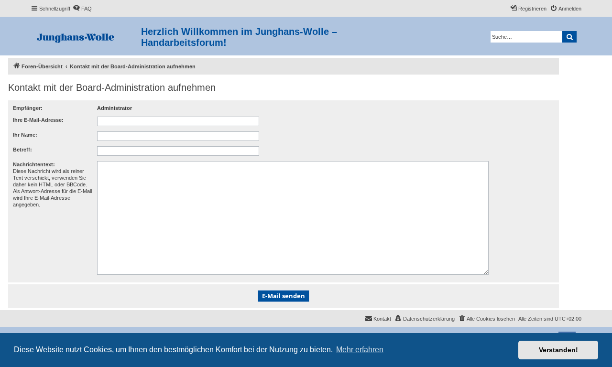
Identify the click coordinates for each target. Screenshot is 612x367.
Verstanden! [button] (558, 350)
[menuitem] (82, 8)
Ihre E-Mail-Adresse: (38, 120)
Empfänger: (28, 108)
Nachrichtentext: (34, 164)
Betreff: (22, 149)
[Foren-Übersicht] (86, 36)
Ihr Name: (25, 135)
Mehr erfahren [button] (359, 349)
